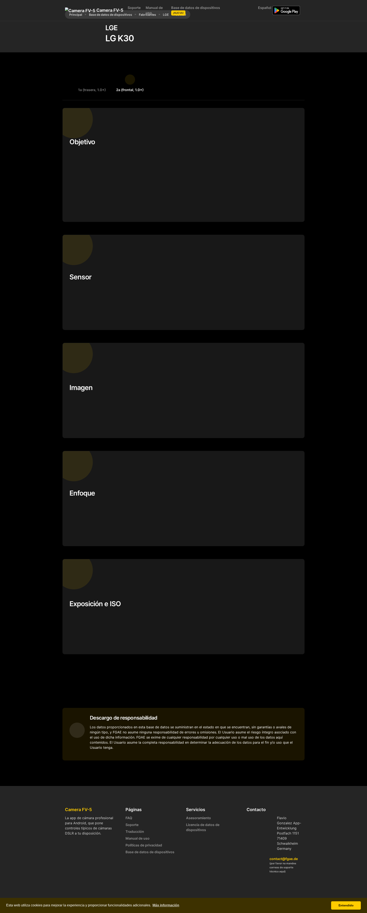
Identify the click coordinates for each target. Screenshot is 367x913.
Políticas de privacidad (144, 845)
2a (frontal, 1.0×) (130, 90)
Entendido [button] (346, 905)
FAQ (129, 818)
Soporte (134, 8)
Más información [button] (165, 905)
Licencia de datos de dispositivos (202, 827)
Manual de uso (154, 10)
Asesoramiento (198, 818)
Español (263, 8)
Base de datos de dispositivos (195, 10)
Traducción (135, 831)
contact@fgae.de (284, 859)
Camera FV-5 (107, 10)
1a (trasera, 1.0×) (92, 90)
